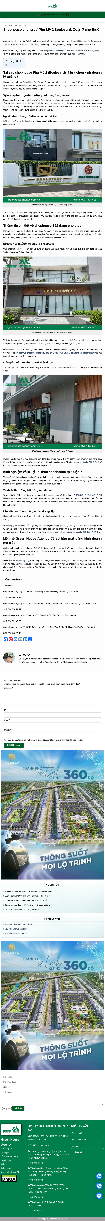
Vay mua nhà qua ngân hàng (17, 933)
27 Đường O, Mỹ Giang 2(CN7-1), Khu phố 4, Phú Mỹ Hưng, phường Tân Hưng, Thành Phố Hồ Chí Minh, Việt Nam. (48, 1154)
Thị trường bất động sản (14, 26)
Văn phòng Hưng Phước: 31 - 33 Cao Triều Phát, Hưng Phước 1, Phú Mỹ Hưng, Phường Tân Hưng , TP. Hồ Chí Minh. (48, 1171)
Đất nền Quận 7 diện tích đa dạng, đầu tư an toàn (24, 909)
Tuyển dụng (6, 1160)
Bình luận (8, 688)
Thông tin (5, 1152)
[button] (37, 15)
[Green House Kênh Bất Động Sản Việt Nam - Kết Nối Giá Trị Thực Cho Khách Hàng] (52, 6)
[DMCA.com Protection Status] (9, 1178)
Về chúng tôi (6, 1148)
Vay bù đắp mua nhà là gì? (16, 929)
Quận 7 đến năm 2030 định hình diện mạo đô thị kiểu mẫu (27, 896)
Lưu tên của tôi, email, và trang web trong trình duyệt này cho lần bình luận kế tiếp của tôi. (45, 740)
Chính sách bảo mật (10, 1172)
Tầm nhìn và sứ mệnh (10, 1156)
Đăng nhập (6, 1168)
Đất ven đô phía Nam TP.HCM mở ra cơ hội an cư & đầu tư (27, 905)
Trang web (8, 730)
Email (7, 720)
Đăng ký (5, 1164)
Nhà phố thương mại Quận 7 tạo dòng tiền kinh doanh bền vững (30, 891)
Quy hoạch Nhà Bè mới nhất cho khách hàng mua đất (26, 900)
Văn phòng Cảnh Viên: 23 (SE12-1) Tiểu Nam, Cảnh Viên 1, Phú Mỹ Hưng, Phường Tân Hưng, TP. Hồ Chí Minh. (48, 1188)
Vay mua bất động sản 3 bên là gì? (20, 924)
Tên (6, 710)
